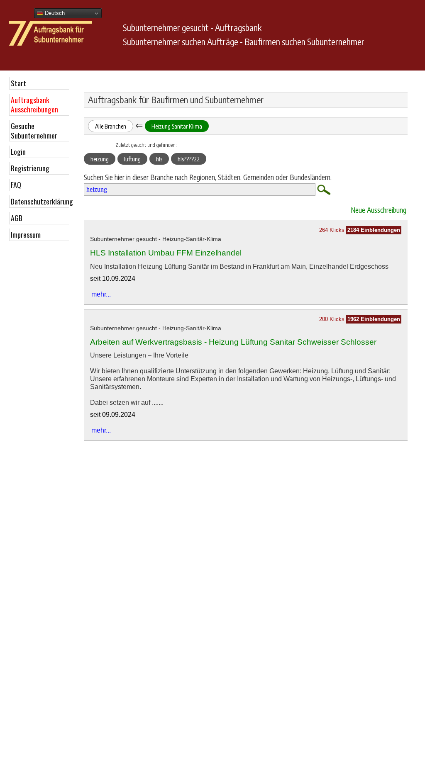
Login (18, 151)
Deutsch (54, 13)
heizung (99, 159)
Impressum (26, 234)
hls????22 (189, 159)
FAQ (16, 184)
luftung (132, 159)
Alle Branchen (110, 126)
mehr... (101, 294)
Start (18, 83)
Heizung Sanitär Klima (176, 126)
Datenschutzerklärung (40, 201)
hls (159, 159)
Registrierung (30, 168)
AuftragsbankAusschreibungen (34, 104)
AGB (16, 217)
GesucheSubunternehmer (34, 130)
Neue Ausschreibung (378, 209)
